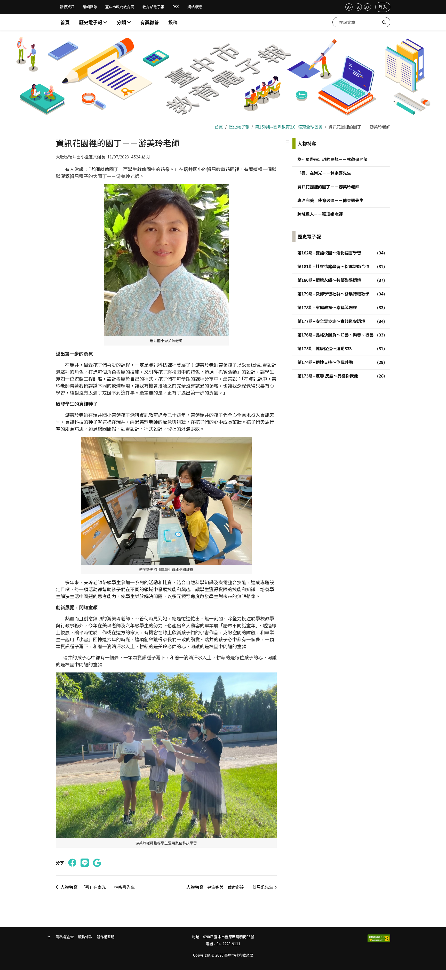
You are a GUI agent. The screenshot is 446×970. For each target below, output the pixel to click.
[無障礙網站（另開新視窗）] (379, 938)
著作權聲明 (106, 936)
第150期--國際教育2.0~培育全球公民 (289, 127)
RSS (175, 6)
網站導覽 (194, 6)
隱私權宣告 (65, 936)
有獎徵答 (149, 22)
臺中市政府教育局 (119, 6)
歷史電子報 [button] (91, 22)
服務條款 (85, 936)
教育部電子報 (153, 6)
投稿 (173, 22)
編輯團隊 (90, 6)
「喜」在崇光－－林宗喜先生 (97, 887)
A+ (367, 7)
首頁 (65, 22)
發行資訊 (67, 6)
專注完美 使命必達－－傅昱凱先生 (230, 887)
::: (49, 140)
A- (349, 7)
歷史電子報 (239, 127)
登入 (383, 7)
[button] (124, 22)
